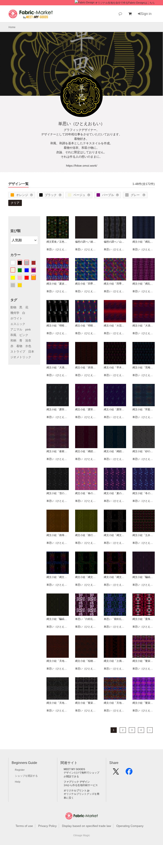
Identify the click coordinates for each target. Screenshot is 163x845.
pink (28, 329)
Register (20, 769)
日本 (31, 351)
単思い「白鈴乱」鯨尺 (86, 619)
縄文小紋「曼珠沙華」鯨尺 (143, 619)
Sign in (146, 14)
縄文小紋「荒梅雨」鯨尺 (143, 367)
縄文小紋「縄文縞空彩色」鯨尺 (57, 577)
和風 (13, 335)
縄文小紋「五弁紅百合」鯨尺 (143, 535)
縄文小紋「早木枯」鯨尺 (115, 367)
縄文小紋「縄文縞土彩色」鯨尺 (115, 535)
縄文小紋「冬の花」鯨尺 (143, 493)
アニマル (16, 329)
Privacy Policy (47, 826)
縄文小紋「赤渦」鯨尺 (86, 367)
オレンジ (22, 195)
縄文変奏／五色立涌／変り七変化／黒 (57, 241)
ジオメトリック (20, 357)
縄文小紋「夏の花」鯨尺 (115, 493)
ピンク (23, 335)
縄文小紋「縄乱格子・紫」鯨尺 (143, 283)
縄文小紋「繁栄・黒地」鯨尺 (143, 660)
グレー (136, 195)
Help (17, 781)
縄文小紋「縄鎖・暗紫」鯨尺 (86, 451)
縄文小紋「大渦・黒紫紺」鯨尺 (143, 325)
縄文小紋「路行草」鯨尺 (86, 535)
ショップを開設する (26, 775)
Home (11, 27)
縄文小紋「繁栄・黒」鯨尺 (86, 702)
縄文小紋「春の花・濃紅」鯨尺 (86, 493)
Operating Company (129, 826)
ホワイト (16, 318)
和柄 (13, 340)
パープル (108, 195)
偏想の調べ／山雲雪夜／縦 (115, 241)
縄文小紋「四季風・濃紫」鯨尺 (115, 283)
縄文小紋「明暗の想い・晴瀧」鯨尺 (86, 325)
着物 (19, 346)
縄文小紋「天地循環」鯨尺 (115, 702)
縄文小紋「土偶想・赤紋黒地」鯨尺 (115, 660)
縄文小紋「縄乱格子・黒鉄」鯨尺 (143, 241)
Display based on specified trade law (86, 826)
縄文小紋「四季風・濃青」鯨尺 (86, 283)
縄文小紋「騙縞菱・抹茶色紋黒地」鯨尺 (57, 619)
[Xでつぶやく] (115, 772)
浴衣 (28, 340)
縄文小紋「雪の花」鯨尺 (57, 493)
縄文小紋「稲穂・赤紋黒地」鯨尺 (86, 660)
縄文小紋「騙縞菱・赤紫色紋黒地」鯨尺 (143, 577)
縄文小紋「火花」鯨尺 (115, 325)
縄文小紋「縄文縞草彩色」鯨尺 (86, 577)
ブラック (51, 195)
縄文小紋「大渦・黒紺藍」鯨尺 (57, 367)
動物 (13, 307)
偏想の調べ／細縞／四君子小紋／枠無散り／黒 (86, 241)
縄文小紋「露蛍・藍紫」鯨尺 (115, 409)
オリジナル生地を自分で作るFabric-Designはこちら (125, 2)
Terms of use (24, 826)
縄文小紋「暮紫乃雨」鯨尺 (57, 451)
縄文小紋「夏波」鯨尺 (57, 283)
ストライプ (17, 351)
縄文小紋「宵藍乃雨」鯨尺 (143, 409)
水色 (28, 346)
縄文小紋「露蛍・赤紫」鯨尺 (86, 409)
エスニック (17, 324)
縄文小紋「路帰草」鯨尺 (57, 535)
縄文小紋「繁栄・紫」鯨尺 (143, 702)
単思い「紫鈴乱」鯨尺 (115, 619)
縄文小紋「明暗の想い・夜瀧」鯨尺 (57, 325)
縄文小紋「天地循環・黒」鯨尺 (57, 702)
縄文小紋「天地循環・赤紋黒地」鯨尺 (57, 660)
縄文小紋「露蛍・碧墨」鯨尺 (57, 409)
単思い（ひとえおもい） (57, 249)
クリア (15, 202)
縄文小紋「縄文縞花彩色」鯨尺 (115, 577)
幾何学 (14, 313)
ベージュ (79, 195)
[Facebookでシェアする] (129, 772)
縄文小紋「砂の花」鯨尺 (143, 451)
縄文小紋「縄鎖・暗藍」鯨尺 (115, 451)
